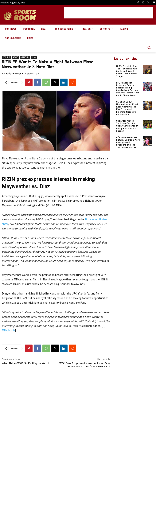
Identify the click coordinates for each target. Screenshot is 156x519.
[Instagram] (143, 3)
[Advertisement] (108, 12)
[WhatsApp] (46, 82)
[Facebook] (138, 3)
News (15, 57)
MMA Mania (8, 330)
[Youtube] (154, 3)
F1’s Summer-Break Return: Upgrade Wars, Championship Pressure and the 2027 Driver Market (128, 142)
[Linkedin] (64, 82)
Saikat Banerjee (14, 73)
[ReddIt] (72, 82)
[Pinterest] (29, 82)
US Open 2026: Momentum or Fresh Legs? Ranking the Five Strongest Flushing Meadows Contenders (127, 108)
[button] (148, 47)
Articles (25, 57)
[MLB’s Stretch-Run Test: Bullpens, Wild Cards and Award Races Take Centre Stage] (147, 69)
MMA (34, 57)
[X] (148, 3)
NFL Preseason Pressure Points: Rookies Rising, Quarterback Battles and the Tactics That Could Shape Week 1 (127, 89)
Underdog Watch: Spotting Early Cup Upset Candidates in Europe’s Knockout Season (127, 126)
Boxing (6, 57)
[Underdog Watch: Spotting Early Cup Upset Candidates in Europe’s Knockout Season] (147, 124)
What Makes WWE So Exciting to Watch (25, 363)
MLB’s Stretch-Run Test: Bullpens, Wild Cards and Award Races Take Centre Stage (127, 71)
